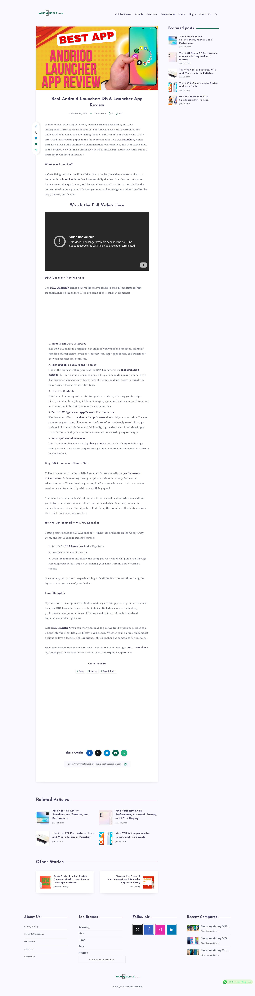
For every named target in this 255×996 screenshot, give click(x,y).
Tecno (82, 946)
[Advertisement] (97, 320)
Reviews (93, 671)
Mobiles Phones (123, 14)
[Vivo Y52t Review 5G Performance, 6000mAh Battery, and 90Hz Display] (172, 56)
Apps (81, 671)
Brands (139, 14)
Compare (152, 14)
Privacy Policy (31, 926)
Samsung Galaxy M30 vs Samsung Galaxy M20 (214, 939)
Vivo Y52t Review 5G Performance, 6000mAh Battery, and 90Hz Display (136, 815)
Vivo (81, 933)
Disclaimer (29, 941)
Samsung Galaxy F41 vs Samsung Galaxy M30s (215, 951)
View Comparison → (210, 931)
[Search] (216, 14)
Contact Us (205, 14)
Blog (191, 14)
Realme (83, 952)
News (182, 14)
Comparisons (168, 14)
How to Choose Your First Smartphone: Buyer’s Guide (194, 98)
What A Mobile (135, 986)
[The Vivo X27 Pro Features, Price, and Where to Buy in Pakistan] (172, 73)
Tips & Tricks (109, 671)
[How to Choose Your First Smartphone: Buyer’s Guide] (172, 100)
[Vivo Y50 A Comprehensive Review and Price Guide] (172, 86)
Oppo (82, 940)
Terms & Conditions (34, 934)
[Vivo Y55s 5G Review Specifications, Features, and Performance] (172, 40)
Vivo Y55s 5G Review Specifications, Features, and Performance (70, 815)
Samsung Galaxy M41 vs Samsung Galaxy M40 (214, 927)
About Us (28, 949)
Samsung (84, 927)
